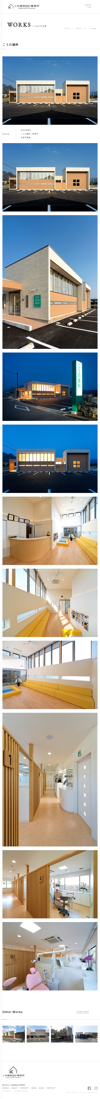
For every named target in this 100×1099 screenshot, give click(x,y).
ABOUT (15, 1088)
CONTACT (51, 1088)
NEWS (34, 1088)
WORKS (79, 28)
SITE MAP (6, 1091)
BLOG (41, 1088)
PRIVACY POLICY (21, 1091)
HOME (67, 28)
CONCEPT (24, 1088)
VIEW (12, 1038)
